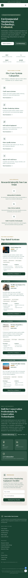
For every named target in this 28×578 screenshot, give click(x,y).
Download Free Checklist (14, 499)
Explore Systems (7, 43)
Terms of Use (4, 557)
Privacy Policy (4, 555)
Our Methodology (20, 43)
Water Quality (4, 534)
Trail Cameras (4, 528)
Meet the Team (21, 434)
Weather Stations (5, 530)
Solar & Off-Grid (4, 536)
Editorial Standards (5, 547)
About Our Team (4, 549)
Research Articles (5, 543)
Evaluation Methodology (8, 434)
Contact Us (3, 559)
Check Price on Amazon (13, 273)
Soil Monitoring (4, 532)
